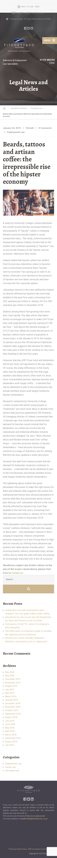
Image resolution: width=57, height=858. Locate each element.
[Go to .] (6, 108)
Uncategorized (12, 770)
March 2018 (10, 734)
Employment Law (16, 132)
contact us (17, 573)
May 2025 (9, 672)
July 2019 (9, 689)
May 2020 (9, 675)
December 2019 (12, 679)
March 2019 (10, 696)
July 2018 (9, 720)
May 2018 (9, 727)
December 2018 (12, 703)
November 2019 (12, 682)
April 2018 (10, 731)
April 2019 (10, 693)
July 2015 (9, 745)
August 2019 (11, 686)
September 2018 (13, 713)
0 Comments (45, 128)
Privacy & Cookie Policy (18, 849)
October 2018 (11, 710)
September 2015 (13, 738)
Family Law (10, 767)
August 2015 (11, 741)
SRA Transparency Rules (37, 849)
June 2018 (10, 724)
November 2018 (12, 706)
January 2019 (11, 700)
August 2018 (11, 717)
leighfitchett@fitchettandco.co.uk (33, 819)
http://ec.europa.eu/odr (35, 816)
